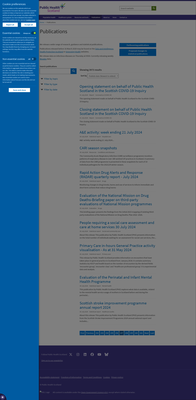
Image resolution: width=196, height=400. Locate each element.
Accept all (28, 24)
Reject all (10, 24)
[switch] (21, 33)
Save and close (19, 90)
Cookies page (30, 20)
